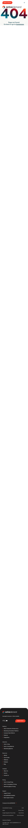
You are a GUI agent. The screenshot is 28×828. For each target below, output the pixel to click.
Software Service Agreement (7, 815)
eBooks (5, 755)
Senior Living (7, 744)
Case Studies (7, 757)
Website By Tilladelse (6, 820)
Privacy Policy (21, 810)
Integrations (6, 737)
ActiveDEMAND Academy (9, 795)
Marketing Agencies (8, 748)
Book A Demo (7, 2)
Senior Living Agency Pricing (10, 784)
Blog (5, 764)
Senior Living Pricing (8, 782)
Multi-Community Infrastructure (11, 728)
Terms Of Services (20, 815)
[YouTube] (6, 720)
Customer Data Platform (9, 733)
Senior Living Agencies (9, 746)
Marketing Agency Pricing (9, 786)
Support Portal (7, 793)
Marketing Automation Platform (11, 730)
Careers (5, 773)
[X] (4, 720)
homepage (20, 24)
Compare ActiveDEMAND (8, 803)
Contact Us (6, 775)
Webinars (6, 759)
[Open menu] (24, 3)
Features (6, 735)
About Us (6, 771)
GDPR (3, 810)
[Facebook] (3, 720)
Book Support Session (9, 797)
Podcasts (6, 762)
